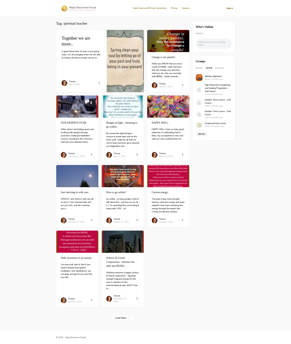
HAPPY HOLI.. (160, 122)
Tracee (72, 81)
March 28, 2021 (166, 156)
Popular (219, 68)
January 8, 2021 (75, 301)
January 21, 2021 (121, 222)
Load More (120, 317)
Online (200, 33)
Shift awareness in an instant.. (77, 257)
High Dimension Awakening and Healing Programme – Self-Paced (217, 88)
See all (201, 134)
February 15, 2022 (76, 156)
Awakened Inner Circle (215, 123)
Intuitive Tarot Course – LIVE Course (218, 101)
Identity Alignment (213, 76)
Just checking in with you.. (75, 192)
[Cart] (222, 8)
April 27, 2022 (165, 86)
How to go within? (116, 192)
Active (209, 68)
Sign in (230, 8)
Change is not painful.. (164, 57)
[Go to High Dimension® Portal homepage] (78, 8)
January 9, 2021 (166, 222)
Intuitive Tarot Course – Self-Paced (218, 113)
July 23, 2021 (119, 156)
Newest (199, 68)
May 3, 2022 (74, 84)
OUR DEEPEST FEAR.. (74, 122)
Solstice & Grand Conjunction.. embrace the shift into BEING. (120, 261)
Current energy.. (160, 192)
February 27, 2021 (76, 222)
